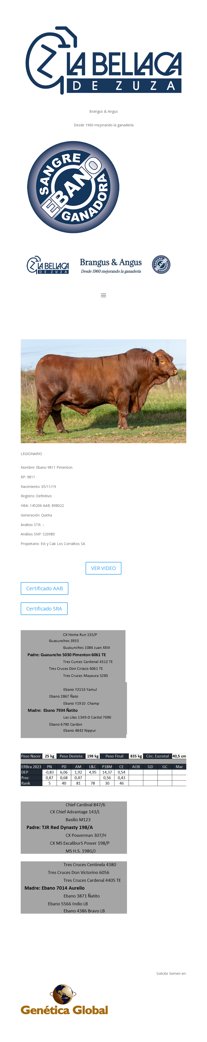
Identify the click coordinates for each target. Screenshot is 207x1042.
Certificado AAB (44, 588)
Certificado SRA (44, 608)
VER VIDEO (103, 568)
